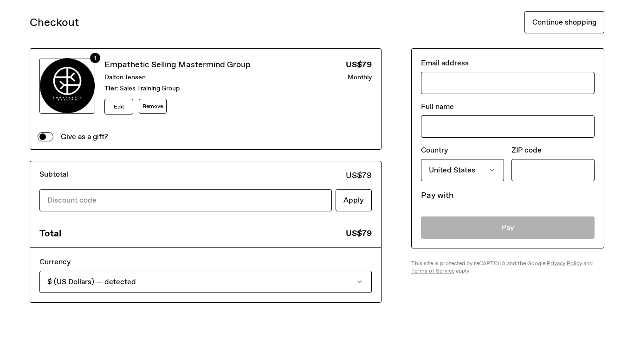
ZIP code (526, 150)
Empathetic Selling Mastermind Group (177, 64)
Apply (353, 200)
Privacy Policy (564, 263)
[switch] (45, 136)
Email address (445, 62)
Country (434, 150)
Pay (508, 227)
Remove (152, 106)
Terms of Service (432, 270)
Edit (119, 106)
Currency (55, 261)
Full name (437, 106)
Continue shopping (564, 22)
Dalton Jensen (125, 77)
